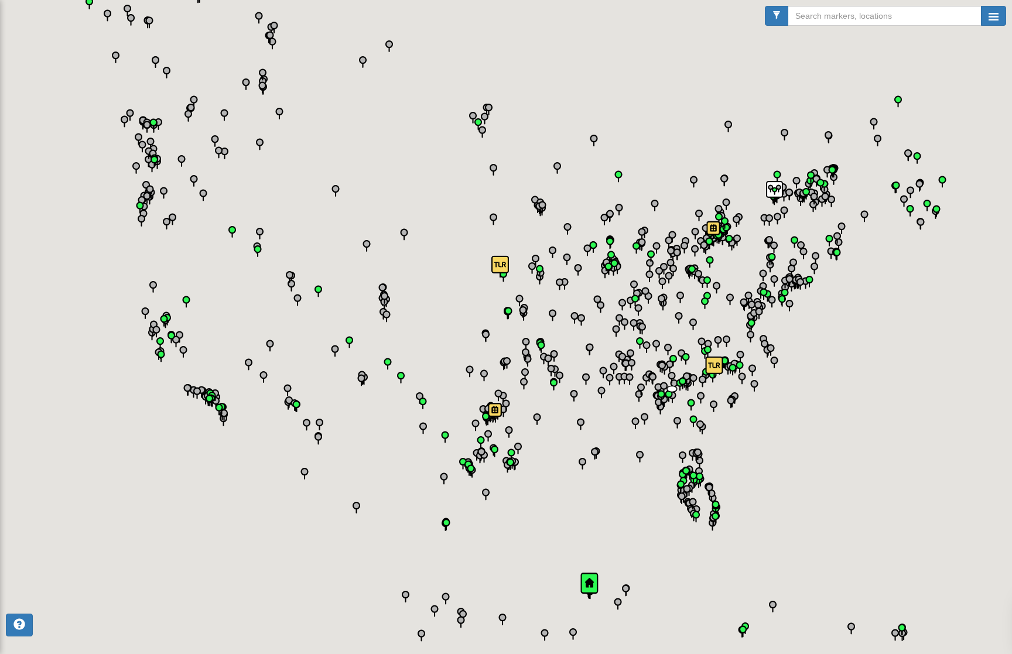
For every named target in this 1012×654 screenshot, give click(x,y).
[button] (672, 394)
